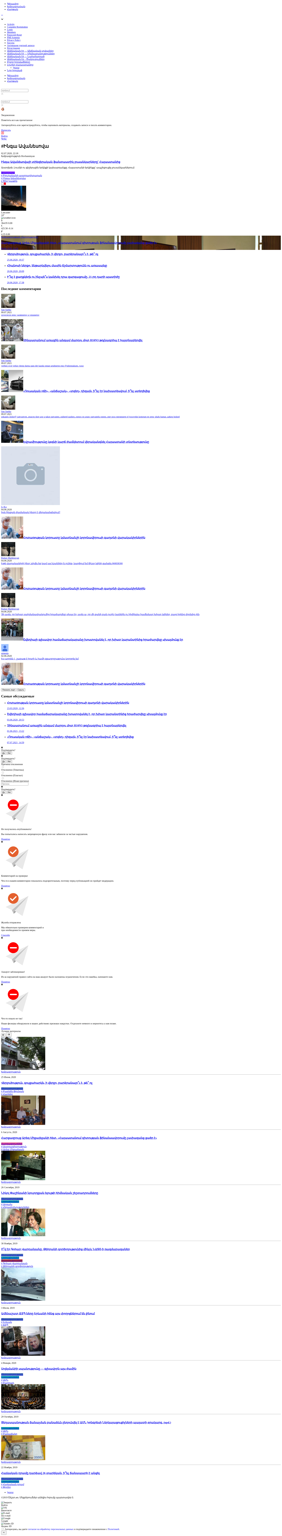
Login (10, 29)
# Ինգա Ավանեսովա (13, 178)
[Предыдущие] (3, 1035)
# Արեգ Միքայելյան (12, 1149)
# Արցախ (6, 1204)
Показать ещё (8, 690)
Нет (9, 753)
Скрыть (21, 690)
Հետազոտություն (12, 1088)
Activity (11, 24)
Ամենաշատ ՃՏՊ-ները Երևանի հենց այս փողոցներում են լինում (48, 1313)
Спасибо (5, 935)
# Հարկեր (7, 1094)
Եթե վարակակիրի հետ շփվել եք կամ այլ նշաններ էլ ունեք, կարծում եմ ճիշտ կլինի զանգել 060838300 (62, 563)
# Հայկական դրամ (12, 1484)
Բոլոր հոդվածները (18, 62)
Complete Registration (17, 27)
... (2, 14)
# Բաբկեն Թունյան (12, 1091)
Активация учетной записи (21, 45)
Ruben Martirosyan (10, 558)
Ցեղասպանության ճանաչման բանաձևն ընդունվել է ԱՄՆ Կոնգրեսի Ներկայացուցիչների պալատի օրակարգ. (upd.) (86, 1422)
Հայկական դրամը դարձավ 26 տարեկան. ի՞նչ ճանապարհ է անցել (50, 1473)
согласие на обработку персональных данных (51, 1529)
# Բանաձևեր (9, 1434)
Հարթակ (12, 9)
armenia (5, 653)
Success (10, 43)
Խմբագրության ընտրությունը (19, 237)
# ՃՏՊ (4, 1325)
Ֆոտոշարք (8, 172)
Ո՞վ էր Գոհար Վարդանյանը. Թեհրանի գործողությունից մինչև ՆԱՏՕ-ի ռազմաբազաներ (65, 1249)
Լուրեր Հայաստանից (20, 65)
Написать (6, 130)
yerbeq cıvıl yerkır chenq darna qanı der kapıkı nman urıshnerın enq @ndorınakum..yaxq (42, 366)
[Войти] (2, 133)
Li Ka (4, 507)
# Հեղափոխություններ (15, 1207)
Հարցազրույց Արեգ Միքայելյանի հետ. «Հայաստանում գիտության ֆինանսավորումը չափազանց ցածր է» (79, 1137)
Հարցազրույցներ (11, 1144)
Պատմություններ (11, 1260)
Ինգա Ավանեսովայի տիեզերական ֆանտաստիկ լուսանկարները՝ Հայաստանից (60, 161)
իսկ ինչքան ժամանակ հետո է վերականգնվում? (30, 512)
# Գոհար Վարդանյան (14, 1263)
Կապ (16, 67)
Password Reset (14, 35)
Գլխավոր (13, 3)
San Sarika (6, 309)
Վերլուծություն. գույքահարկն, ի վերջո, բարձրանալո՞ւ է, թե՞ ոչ (47, 1082)
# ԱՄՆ (4, 1380)
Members (11, 32)
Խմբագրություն (11, 1072)
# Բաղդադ (7, 1383)
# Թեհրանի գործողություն (17, 1266)
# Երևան (6, 1322)
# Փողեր (6, 1487)
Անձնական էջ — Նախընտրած (26, 56)
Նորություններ (10, 1201)
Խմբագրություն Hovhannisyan (18, 156)
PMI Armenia (13, 37)
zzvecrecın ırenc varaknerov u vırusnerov (20, 315)
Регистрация (13, 48)
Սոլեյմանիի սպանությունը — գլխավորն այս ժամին (38, 1368)
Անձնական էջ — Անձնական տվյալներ (30, 51)
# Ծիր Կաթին (9, 181)
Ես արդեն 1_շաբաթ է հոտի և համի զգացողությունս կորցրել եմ (40, 658)
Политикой (113, 1529)
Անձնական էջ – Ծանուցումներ (26, 59)
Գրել (3, 139)
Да (3, 753)
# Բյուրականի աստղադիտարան (21, 175)
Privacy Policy (14, 40)
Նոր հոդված (14, 70)
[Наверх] (3, 1533)
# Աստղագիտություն (14, 1146)
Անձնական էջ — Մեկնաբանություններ (31, 53)
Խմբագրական (16, 6)
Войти (4, 136)
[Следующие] (8, 1035)
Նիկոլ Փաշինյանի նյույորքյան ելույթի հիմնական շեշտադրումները (49, 1193)
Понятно (5, 839)
